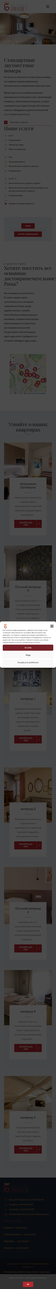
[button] (52, 626)
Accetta (28, 647)
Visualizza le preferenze (28, 662)
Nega (28, 655)
